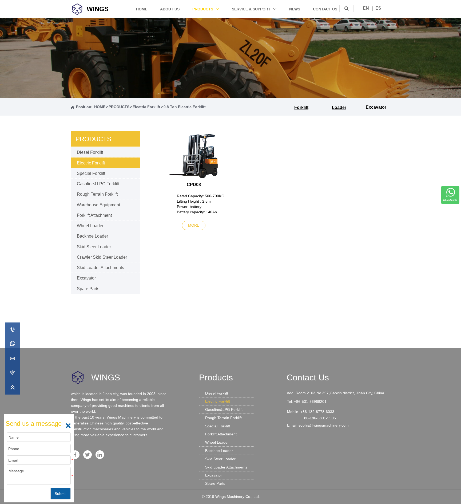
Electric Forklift (146, 107)
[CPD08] (194, 156)
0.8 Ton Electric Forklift (185, 107)
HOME (99, 107)
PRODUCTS (119, 107)
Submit (60, 493)
